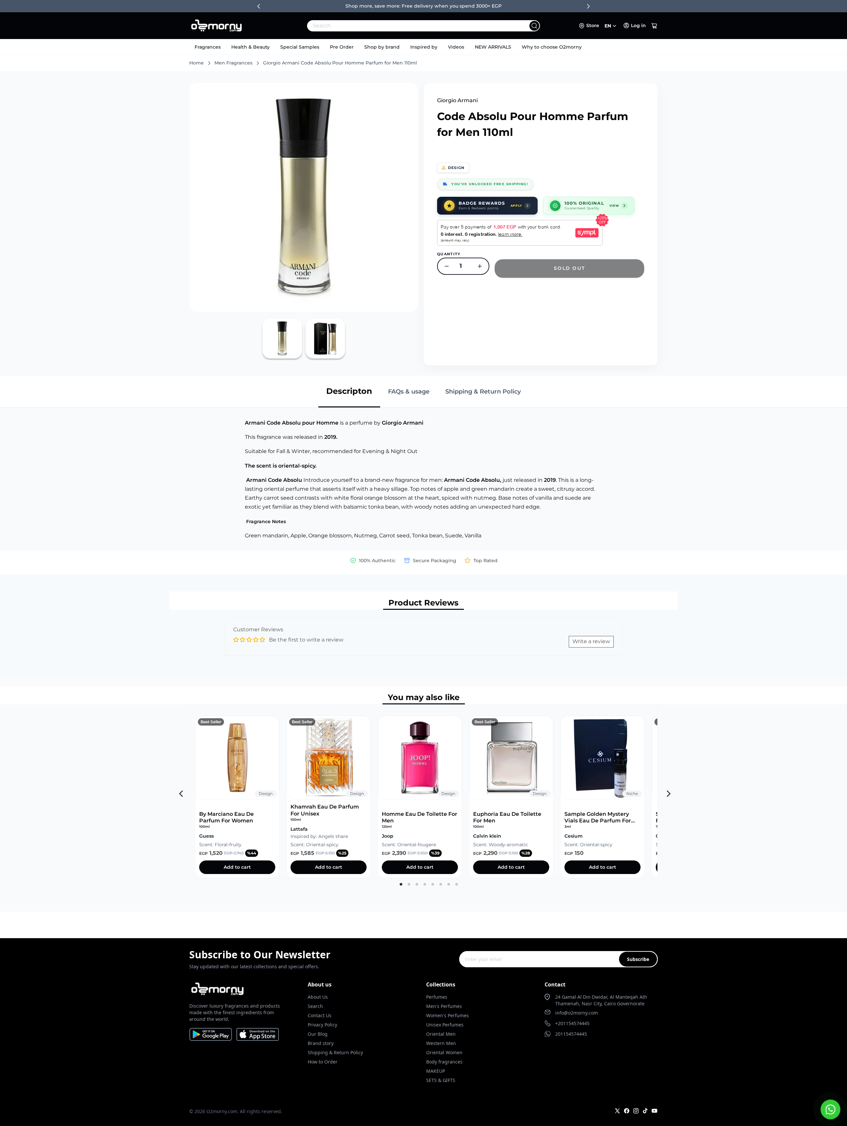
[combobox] (409, 26)
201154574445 (571, 1034)
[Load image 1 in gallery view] (282, 338)
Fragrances (208, 47)
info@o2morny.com (576, 1013)
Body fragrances (444, 1062)
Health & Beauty (250, 47)
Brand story (321, 1043)
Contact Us (320, 1015)
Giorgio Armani (457, 100)
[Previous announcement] (258, 6)
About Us (318, 997)
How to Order (322, 1062)
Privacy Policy (322, 1025)
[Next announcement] (588, 6)
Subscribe (638, 959)
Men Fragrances (233, 63)
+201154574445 (572, 1023)
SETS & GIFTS (440, 1080)
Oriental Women (444, 1052)
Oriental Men (441, 1034)
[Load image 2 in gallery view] (325, 338)
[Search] (534, 26)
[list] (423, 791)
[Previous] (180, 791)
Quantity (449, 254)
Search (315, 1006)
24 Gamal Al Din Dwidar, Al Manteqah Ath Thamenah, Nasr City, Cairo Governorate (601, 1000)
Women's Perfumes (447, 1015)
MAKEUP (435, 1071)
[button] (654, 25)
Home (196, 63)
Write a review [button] (591, 641)
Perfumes (436, 997)
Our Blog (318, 1034)
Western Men (441, 1043)
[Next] (666, 791)
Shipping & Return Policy (335, 1052)
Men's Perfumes (444, 1006)
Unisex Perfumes (445, 1025)
